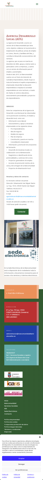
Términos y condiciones (12, 429)
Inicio (6, 401)
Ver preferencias (21, 470)
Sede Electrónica (10, 411)
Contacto (8, 414)
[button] (40, 437)
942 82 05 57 (10, 353)
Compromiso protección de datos (16, 424)
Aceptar (22, 458)
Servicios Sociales (11, 406)
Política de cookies (10, 422)
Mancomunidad (10, 403)
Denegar (21, 464)
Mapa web (8, 432)
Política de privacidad (12, 420)
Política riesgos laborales (13, 427)
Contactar (21, 212)
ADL (5, 409)
